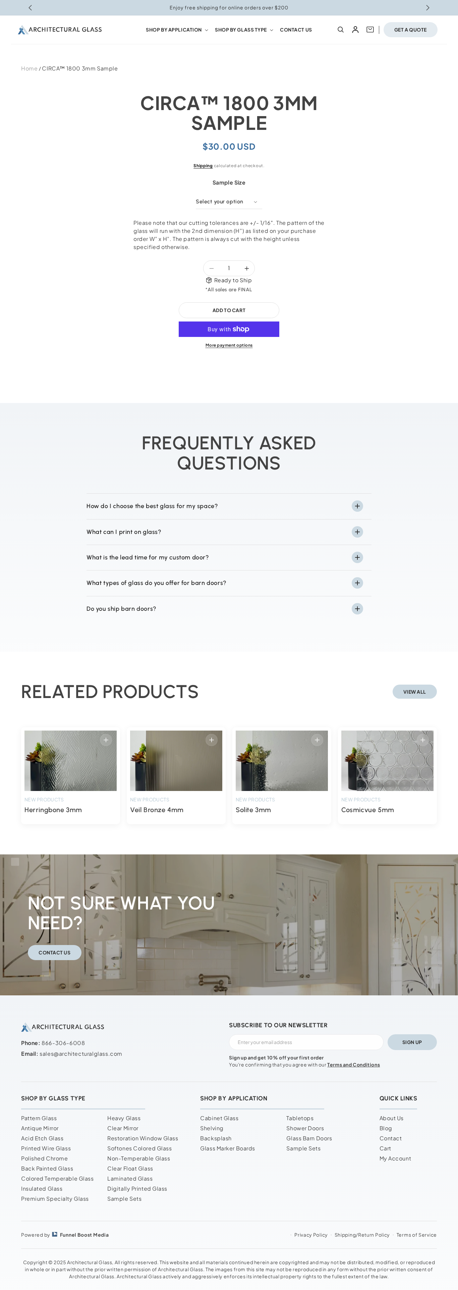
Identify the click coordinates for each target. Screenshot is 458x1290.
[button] (176, 29)
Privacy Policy (311, 1235)
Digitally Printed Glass (137, 1188)
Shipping (203, 165)
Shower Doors (305, 1128)
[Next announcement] (427, 7)
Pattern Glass (39, 1118)
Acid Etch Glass (42, 1138)
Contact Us (55, 952)
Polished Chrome (44, 1158)
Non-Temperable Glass (138, 1158)
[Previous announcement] (30, 7)
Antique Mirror (40, 1128)
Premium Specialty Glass (55, 1198)
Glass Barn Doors (309, 1138)
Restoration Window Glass (142, 1138)
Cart (385, 1148)
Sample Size (229, 182)
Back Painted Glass (47, 1168)
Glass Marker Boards (227, 1148)
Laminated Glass (130, 1178)
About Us (392, 1118)
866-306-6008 (63, 1042)
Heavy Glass (123, 1118)
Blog (386, 1128)
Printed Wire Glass (46, 1148)
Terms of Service (417, 1235)
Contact (391, 1138)
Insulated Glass (41, 1188)
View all (414, 692)
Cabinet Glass (219, 1118)
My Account (395, 1158)
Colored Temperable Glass (57, 1178)
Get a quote (410, 30)
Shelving (211, 1128)
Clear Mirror (122, 1128)
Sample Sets (124, 1198)
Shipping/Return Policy (362, 1235)
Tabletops (299, 1118)
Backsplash (216, 1138)
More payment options (229, 345)
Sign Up (412, 1042)
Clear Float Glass (130, 1168)
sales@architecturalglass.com (81, 1053)
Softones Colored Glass (139, 1148)
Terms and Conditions (353, 1064)
